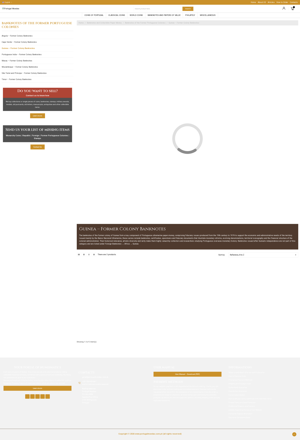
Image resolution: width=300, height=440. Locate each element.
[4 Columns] (79, 254)
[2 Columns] (89, 254)
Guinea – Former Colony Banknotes (18, 48)
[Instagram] (47, 396)
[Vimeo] (42, 396)
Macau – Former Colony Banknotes (17, 61)
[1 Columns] (94, 254)
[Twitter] (32, 396)
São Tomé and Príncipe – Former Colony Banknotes (24, 73)
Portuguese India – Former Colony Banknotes (21, 54)
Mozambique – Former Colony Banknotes (20, 67)
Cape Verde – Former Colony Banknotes (19, 42)
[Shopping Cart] (293, 8)
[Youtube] (37, 396)
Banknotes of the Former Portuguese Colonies (37, 25)
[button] (37, 115)
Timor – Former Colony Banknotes (17, 79)
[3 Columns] (84, 254)
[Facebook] (27, 396)
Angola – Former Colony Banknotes (17, 36)
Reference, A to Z (263, 255)
